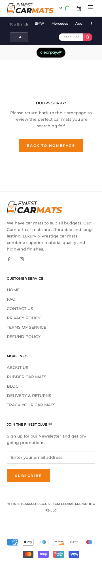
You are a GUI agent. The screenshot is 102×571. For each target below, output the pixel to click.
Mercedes (60, 23)
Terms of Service (26, 327)
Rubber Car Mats (26, 376)
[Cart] (78, 8)
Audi (79, 23)
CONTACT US (20, 308)
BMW (39, 23)
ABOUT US (17, 367)
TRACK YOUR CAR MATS (31, 404)
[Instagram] (22, 259)
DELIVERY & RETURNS (29, 395)
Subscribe (28, 476)
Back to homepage (51, 145)
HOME (13, 289)
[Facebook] (9, 259)
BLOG (13, 386)
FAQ (11, 299)
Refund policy (24, 336)
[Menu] (90, 8)
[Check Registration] (87, 37)
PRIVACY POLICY (24, 317)
